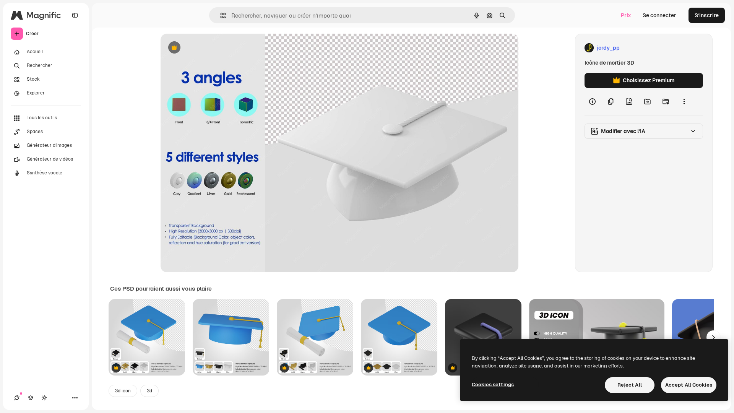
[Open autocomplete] (220, 15)
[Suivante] (713, 337)
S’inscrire (707, 15)
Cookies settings (493, 384)
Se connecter (659, 15)
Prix (626, 15)
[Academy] (30, 398)
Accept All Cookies (688, 385)
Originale (211, 48)
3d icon (123, 391)
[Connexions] (17, 398)
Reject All (629, 385)
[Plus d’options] (684, 101)
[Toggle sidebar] (75, 15)
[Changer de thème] (44, 398)
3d (149, 391)
